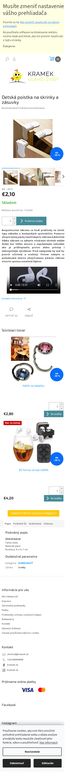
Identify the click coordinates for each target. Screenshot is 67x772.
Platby (5, 610)
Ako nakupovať (10, 596)
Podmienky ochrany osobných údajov (22, 615)
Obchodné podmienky (14, 606)
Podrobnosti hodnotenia (31, 108)
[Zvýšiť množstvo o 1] (14, 219)
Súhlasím (48, 763)
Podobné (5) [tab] (19, 524)
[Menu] (57, 59)
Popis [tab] (8, 524)
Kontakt (6, 624)
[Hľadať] (7, 59)
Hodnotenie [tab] (35, 524)
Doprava (6, 601)
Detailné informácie (12, 298)
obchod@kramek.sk (18, 654)
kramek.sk (12, 665)
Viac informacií (48, 743)
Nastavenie (32, 752)
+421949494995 (15, 660)
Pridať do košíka (34, 220)
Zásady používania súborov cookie (20, 633)
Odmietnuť (17, 763)
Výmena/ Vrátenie (11, 628)
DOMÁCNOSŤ (25, 563)
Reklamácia (8, 619)
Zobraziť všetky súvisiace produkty (33, 513)
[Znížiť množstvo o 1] (14, 223)
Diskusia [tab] (48, 524)
